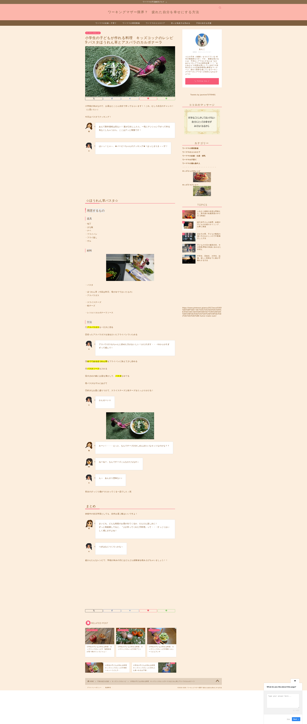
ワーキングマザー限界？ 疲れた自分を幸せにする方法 (153, 12)
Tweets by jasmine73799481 (203, 95)
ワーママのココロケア (155, 23)
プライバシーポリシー (94, 687)
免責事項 (108, 687)
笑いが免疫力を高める (180, 23)
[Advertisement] (130, 175)
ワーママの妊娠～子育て (106, 23)
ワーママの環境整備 (131, 23)
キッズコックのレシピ (93, 33)
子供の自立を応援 (204, 23)
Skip (288, 719)
